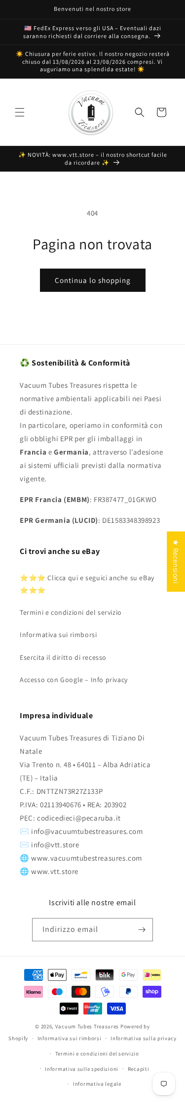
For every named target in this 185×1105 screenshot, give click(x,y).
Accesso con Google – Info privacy (74, 679)
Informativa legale (97, 1083)
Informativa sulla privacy (144, 1038)
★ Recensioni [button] (176, 561)
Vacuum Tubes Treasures (87, 1026)
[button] (20, 112)
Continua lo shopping (93, 280)
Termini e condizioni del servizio (71, 612)
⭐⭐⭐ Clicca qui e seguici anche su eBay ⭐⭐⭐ (87, 584)
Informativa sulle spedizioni (81, 1068)
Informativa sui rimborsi (58, 634)
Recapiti (138, 1068)
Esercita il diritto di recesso (63, 657)
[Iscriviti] (141, 929)
